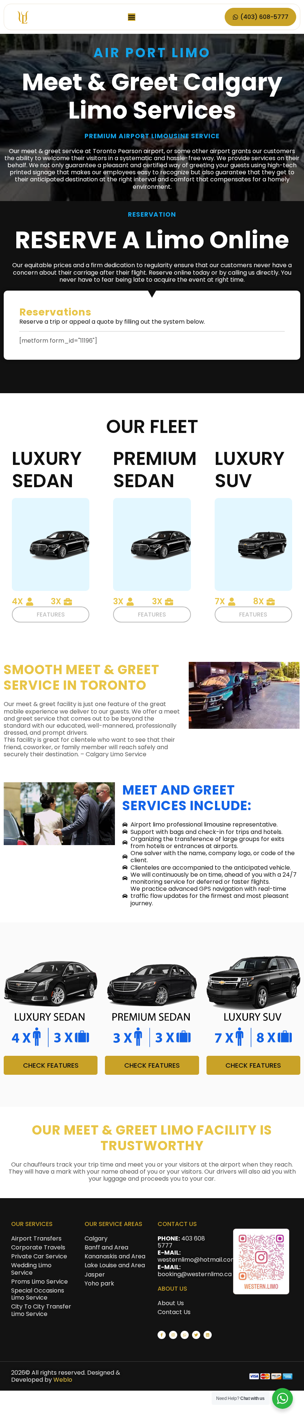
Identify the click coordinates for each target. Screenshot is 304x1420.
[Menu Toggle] (131, 17)
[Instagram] (173, 1335)
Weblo (62, 1379)
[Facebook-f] (162, 1335)
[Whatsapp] (185, 1335)
